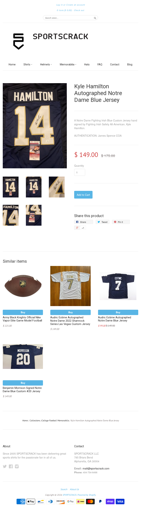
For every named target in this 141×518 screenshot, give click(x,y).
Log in (59, 4)
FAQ (99, 64)
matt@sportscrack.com (96, 468)
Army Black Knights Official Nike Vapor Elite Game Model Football (22, 319)
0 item (64, 10)
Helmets (45, 64)
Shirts (27, 64)
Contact (114, 64)
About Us (74, 489)
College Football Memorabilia (55, 420)
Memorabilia (67, 64)
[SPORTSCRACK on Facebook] (11, 466)
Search (63, 489)
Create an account (75, 4)
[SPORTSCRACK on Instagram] (17, 466)
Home (12, 64)
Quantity (79, 165)
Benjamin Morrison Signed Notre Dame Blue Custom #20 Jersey (22, 389)
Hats (87, 64)
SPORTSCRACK (69, 494)
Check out (79, 10)
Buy (23, 312)
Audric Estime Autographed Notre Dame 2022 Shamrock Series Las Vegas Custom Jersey (70, 321)
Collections (35, 420)
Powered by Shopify (86, 494)
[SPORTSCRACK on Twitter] (5, 466)
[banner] (70, 42)
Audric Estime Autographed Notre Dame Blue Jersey (114, 319)
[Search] (95, 17)
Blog (129, 64)
